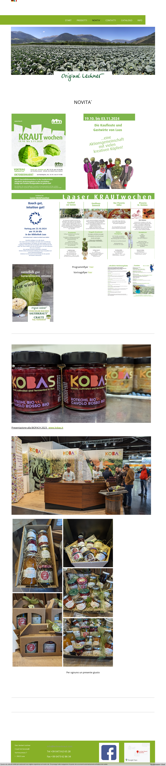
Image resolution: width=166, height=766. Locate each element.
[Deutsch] (12, 1)
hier (91, 267)
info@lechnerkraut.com (59, 746)
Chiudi (163, 764)
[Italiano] (15, 1)
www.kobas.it (56, 427)
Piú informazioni (155, 764)
